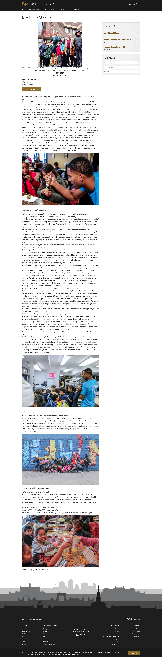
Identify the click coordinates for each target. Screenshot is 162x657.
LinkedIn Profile (33, 89)
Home (24, 9)
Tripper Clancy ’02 (111, 32)
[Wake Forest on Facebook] (77, 635)
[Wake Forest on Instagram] (84, 635)
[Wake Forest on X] (81, 635)
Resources (63, 9)
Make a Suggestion (34, 9)
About (45, 9)
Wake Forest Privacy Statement (68, 654)
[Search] (137, 71)
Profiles (53, 9)
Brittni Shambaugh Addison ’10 (117, 39)
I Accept (134, 653)
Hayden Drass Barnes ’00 (114, 47)
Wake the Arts (75, 9)
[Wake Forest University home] (25, 4)
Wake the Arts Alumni (47, 4)
